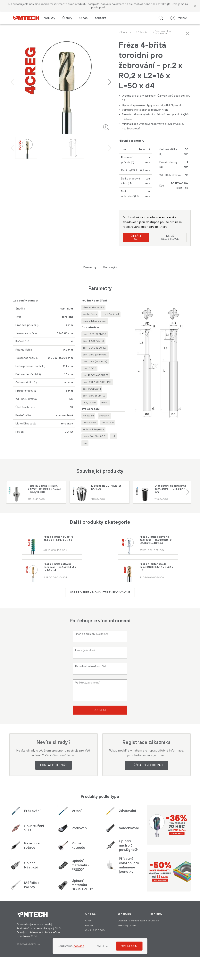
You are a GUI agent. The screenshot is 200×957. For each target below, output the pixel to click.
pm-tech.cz (136, 4)
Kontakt (100, 18)
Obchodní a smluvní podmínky (134, 920)
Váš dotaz (87, 682)
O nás (83, 18)
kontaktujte (163, 4)
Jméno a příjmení (91, 634)
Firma (85, 650)
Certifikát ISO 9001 (95, 930)
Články (67, 18)
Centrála (155, 920)
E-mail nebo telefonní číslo (91, 666)
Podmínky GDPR (127, 925)
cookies (78, 946)
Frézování (143, 32)
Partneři (89, 925)
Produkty (126, 32)
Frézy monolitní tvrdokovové (163, 32)
